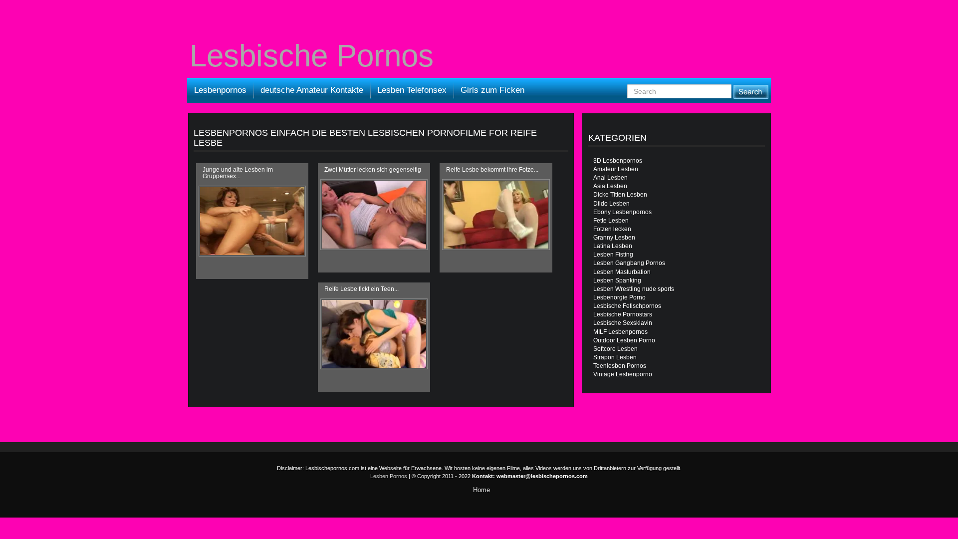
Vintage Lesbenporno (622, 374)
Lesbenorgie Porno (619, 297)
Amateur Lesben (615, 169)
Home (481, 490)
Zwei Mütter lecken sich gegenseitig (372, 169)
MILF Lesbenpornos (620, 331)
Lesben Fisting (613, 254)
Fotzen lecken (612, 229)
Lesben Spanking (617, 280)
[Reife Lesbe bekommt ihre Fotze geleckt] (496, 215)
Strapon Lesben (615, 357)
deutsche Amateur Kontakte (311, 90)
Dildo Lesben (611, 203)
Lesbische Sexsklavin (622, 322)
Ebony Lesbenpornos (622, 212)
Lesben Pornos (388, 476)
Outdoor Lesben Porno (624, 340)
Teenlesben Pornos (619, 365)
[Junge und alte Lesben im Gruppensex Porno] (252, 221)
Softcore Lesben (615, 348)
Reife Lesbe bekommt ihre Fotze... (492, 169)
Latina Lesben (612, 246)
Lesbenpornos (220, 90)
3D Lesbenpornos (617, 160)
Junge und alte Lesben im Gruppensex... (238, 173)
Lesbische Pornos (312, 56)
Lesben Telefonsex (412, 90)
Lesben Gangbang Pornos (629, 263)
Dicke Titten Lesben (620, 194)
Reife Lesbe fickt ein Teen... (361, 288)
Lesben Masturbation (622, 272)
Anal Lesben (610, 177)
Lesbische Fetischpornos (627, 305)
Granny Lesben (614, 237)
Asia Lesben (610, 186)
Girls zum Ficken (492, 90)
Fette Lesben (611, 220)
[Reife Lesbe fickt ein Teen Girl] (374, 334)
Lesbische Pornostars (622, 314)
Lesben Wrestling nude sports (633, 288)
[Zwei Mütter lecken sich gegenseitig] (374, 215)
